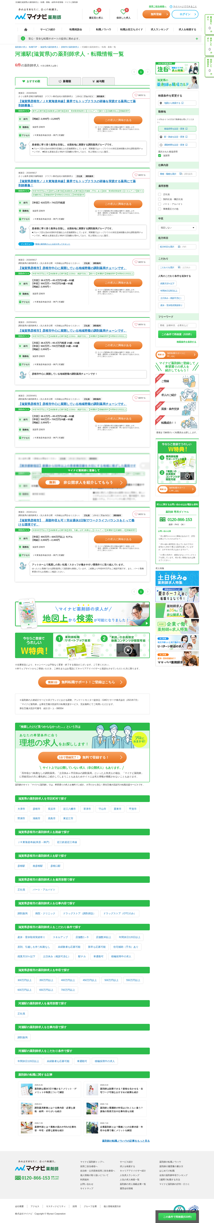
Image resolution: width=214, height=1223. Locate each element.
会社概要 (19, 1206)
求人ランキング (159, 29)
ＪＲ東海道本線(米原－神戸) (33, 842)
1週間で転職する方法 (169, 1179)
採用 (75, 1206)
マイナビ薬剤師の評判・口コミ (174, 1184)
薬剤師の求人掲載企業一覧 (133, 1184)
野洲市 (21, 818)
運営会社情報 (126, 1188)
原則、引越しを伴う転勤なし (34, 946)
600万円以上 (25, 989)
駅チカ (82, 956)
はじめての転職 (167, 1170)
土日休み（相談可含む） (57, 956)
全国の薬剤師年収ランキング (173, 1175)
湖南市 (36, 818)
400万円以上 (68, 980)
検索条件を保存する (186, 342)
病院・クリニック (45, 913)
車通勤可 (98, 956)
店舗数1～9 (82, 937)
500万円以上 (111, 980)
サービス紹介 (47, 29)
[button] (141, 95)
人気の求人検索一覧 (129, 1179)
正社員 (21, 889)
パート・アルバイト (44, 889)
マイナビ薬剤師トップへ (92, 1162)
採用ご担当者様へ (157, 6)
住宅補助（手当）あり (125, 946)
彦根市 (36, 808)
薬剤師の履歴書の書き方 (171, 1166)
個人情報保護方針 (112, 1206)
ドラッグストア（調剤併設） (79, 913)
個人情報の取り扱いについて (94, 1175)
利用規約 (84, 1179)
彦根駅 (21, 865)
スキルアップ (60, 937)
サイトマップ (86, 1188)
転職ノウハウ (103, 29)
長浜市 (52, 808)
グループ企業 (90, 1206)
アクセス (35, 1206)
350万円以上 (46, 980)
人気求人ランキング (129, 1175)
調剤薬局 (23, 913)
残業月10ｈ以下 (26, 956)
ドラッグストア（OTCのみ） (119, 913)
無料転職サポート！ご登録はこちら (81, 682)
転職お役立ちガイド (131, 29)
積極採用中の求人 (121, 956)
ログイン (185, 14)
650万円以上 (46, 989)
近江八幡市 (69, 808)
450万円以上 (90, 980)
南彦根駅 (38, 865)
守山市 (102, 808)
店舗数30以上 (103, 937)
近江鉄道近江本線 (67, 842)
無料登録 (156, 14)
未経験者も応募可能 (69, 946)
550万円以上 (133, 980)
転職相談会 (76, 29)
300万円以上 (25, 980)
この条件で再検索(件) (177, 1216)
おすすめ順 (33, 81)
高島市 (52, 818)
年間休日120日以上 (129, 937)
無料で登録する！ (84, 757)
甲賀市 (133, 808)
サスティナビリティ (56, 1206)
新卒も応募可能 (97, 946)
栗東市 (117, 808)
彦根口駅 (55, 865)
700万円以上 (68, 989)
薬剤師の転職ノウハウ (170, 1162)
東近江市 (68, 818)
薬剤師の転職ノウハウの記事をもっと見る (126, 1140)
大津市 (21, 808)
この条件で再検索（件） (177, 334)
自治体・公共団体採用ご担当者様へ (97, 1170)
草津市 (87, 808)
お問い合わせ (86, 1184)
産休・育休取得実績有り (31, 937)
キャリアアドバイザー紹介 (133, 1170)
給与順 (100, 81)
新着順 (67, 81)
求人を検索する (187, 29)
